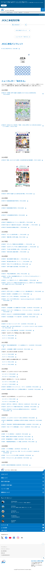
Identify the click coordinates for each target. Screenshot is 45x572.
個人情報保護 (3, 551)
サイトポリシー (4, 546)
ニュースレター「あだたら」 (22, 36)
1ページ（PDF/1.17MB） (9, 362)
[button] (16, 25)
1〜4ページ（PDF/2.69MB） (10, 374)
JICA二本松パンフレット (21, 30)
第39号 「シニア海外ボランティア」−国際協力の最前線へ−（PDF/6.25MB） (20, 280)
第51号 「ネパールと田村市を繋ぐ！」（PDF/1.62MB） (15, 234)
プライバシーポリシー (19, 2)
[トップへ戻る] (43, 544)
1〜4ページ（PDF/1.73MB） (10, 399)
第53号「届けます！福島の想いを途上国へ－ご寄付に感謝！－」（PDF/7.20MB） (21, 224)
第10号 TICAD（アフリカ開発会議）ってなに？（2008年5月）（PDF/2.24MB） (20, 427)
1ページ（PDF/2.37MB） (9, 335)
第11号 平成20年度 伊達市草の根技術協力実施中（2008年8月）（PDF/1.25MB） (21, 424)
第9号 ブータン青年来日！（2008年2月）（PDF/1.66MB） (16, 434)
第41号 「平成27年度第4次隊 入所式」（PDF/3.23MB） (15, 273)
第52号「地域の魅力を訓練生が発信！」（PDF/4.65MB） (15, 227)
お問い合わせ (4, 530)
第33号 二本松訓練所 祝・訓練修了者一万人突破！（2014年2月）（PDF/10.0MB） (21, 307)
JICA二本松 (41, 14)
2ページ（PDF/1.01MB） (9, 356)
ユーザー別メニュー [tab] (7, 498)
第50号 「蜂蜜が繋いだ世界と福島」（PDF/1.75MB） (14, 237)
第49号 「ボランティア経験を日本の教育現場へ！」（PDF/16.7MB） (18, 244)
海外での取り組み (5, 481)
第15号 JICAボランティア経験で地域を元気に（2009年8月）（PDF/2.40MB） (20, 406)
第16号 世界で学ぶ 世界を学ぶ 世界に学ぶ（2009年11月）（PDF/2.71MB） (20, 404)
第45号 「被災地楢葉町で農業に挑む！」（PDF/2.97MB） (15, 259)
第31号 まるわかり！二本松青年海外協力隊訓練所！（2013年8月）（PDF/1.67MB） (21, 314)
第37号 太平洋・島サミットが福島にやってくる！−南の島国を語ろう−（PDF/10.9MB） (22, 291)
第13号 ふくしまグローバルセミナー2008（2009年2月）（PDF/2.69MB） (19, 417)
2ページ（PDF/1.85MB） (9, 338)
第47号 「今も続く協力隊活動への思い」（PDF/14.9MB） (15, 249)
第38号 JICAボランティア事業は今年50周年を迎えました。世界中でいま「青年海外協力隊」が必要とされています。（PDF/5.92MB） (22, 283)
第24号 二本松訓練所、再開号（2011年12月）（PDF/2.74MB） (17, 349)
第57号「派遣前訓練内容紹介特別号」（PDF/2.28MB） (15, 201)
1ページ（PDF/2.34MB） (9, 354)
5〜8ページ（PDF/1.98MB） (10, 376)
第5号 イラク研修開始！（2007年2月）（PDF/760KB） (15, 448)
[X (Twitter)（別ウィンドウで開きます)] (2, 538)
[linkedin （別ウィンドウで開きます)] (14, 538)
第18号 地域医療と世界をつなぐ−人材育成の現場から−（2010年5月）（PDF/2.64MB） (22, 389)
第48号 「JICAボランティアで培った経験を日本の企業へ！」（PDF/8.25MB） (20, 246)
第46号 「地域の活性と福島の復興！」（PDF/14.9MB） (15, 251)
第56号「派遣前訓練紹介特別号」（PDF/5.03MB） (14, 208)
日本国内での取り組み (6, 485)
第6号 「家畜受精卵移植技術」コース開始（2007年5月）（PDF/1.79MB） (19, 441)
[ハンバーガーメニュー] (43, 9)
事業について (4, 478)
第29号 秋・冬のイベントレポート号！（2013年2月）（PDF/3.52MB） (18, 324)
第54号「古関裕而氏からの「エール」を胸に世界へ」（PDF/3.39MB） (18, 222)
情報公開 (3, 553)
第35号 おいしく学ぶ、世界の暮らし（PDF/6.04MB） (15, 296)
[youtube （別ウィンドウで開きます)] (10, 538)
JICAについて (4, 474)
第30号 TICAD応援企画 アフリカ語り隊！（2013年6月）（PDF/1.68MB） (19, 316)
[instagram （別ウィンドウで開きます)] (18, 538)
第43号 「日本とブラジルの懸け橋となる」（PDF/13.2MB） (16, 264)
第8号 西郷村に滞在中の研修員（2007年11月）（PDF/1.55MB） (17, 436)
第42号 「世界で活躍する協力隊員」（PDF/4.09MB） (14, 266)
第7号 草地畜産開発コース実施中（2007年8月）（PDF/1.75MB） (17, 439)
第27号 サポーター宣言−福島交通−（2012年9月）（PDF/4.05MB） (18, 330)
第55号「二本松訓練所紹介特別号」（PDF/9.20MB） (14, 215)
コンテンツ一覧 (4, 525)
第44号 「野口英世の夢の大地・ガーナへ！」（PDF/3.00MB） (16, 261)
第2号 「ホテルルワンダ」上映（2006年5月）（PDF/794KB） (16, 458)
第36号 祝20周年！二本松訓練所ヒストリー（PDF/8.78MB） (16, 294)
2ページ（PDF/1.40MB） (9, 364)
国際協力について (5, 492)
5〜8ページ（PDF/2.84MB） (10, 401)
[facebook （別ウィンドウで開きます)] (6, 538)
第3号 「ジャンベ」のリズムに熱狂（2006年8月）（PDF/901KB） (17, 455)
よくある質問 (4, 527)
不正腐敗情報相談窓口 (5, 555)
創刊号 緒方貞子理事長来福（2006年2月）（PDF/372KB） (16, 465)
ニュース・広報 (5, 488)
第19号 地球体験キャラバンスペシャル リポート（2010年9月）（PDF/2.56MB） (21, 386)
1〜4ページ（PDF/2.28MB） (10, 381)
